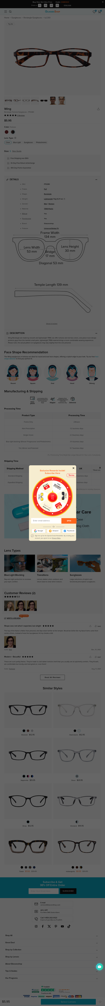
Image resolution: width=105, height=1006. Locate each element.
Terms (71, 475)
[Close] (73, 468)
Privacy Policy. (56, 538)
